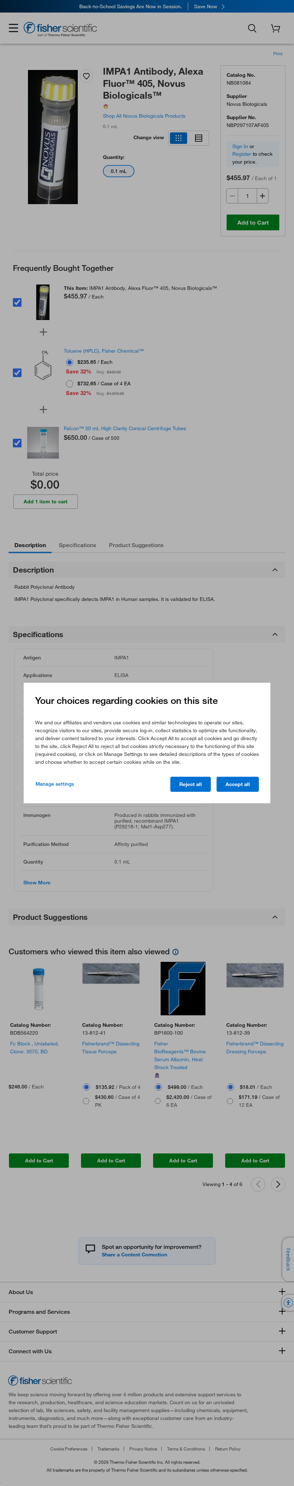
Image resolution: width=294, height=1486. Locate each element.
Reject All (190, 784)
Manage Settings (54, 784)
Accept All (238, 784)
